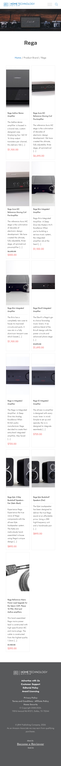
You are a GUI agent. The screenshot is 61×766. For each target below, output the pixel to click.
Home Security (31, 704)
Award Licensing (30, 691)
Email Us (31, 748)
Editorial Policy (30, 687)
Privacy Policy (30, 697)
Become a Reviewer (30, 744)
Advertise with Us (30, 680)
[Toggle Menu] (49, 4)
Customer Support (30, 684)
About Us (30, 740)
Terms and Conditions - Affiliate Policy (30, 701)
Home (18, 57)
